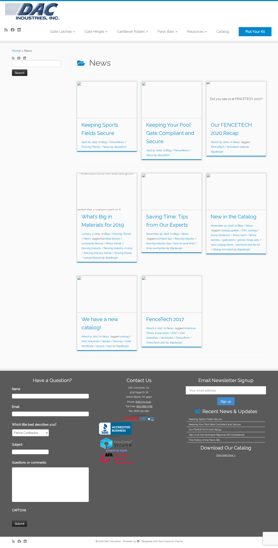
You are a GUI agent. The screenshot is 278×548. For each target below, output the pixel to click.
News (106, 146)
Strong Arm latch (223, 249)
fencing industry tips (158, 243)
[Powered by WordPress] (138, 540)
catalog (124, 336)
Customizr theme (172, 541)
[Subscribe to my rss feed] (7, 30)
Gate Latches (61, 32)
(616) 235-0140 (143, 401)
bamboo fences (111, 238)
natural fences (93, 257)
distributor (167, 337)
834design (217, 151)
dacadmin (120, 146)
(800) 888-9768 (144, 406)
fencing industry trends (98, 252)
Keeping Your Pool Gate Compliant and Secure (170, 133)
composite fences (92, 243)
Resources (196, 32)
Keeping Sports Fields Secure (205, 419)
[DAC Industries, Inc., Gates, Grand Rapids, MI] (115, 429)
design (106, 341)
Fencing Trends (91, 146)
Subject (18, 444)
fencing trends (123, 252)
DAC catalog (249, 230)
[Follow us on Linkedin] (20, 30)
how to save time (184, 243)
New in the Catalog (233, 216)
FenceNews (117, 142)
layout (100, 346)
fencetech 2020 (236, 146)
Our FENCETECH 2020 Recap (205, 429)
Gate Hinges (94, 32)
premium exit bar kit (248, 244)
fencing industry (91, 248)
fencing (118, 341)
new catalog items (222, 244)
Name (17, 389)
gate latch (228, 239)
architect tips (164, 238)
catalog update (229, 230)
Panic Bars (166, 32)
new (110, 346)
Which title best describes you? (35, 424)
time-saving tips (156, 248)
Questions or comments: (29, 462)
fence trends (114, 243)
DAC (174, 333)
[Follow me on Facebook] (14, 30)
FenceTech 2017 (165, 319)
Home (16, 51)
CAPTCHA (19, 510)
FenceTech (218, 146)
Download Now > (225, 455)
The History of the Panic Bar (204, 440)
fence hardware (220, 235)
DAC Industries (90, 341)
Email (17, 407)
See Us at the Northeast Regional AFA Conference (216, 434)
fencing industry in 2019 (118, 248)
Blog (104, 142)
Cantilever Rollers (131, 32)
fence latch (240, 235)
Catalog (222, 32)
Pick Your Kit (255, 32)
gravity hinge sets (248, 239)
